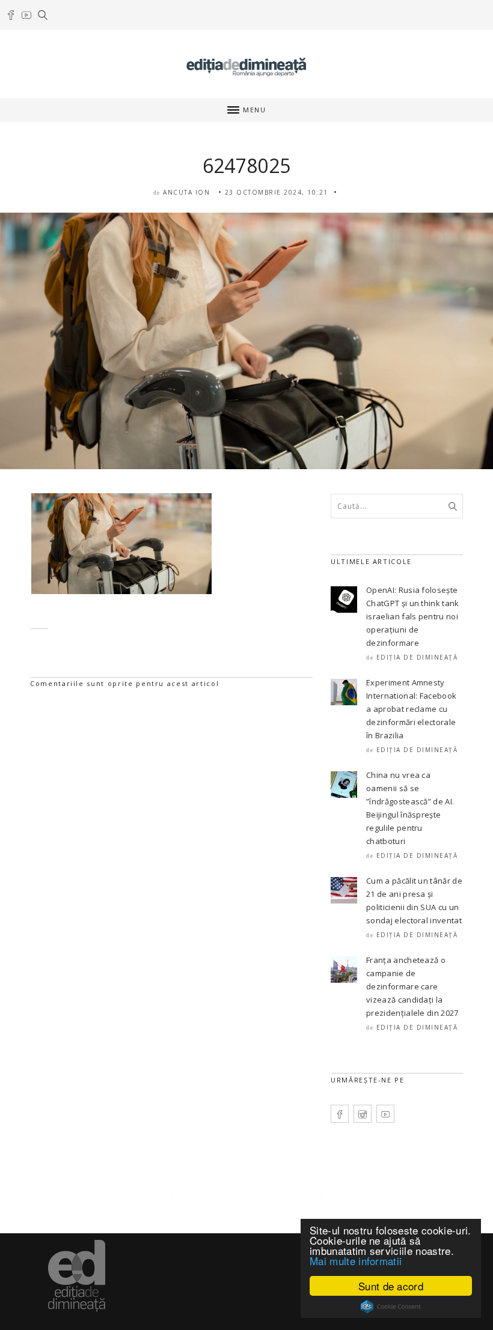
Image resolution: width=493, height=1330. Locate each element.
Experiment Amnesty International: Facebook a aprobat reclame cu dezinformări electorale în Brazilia (411, 709)
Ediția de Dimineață (417, 657)
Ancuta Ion (186, 192)
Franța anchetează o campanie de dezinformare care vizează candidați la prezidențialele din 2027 (412, 986)
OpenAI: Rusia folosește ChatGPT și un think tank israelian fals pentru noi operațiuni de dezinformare (412, 616)
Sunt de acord (390, 1285)
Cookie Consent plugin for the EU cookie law (391, 1306)
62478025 (247, 165)
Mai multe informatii (356, 1260)
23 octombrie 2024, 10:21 (276, 192)
